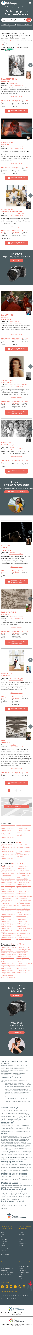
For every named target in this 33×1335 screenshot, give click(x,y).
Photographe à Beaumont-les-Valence (23, 834)
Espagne (21, 1235)
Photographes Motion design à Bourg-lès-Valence (8, 955)
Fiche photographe (17, 96)
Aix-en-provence (6, 1254)
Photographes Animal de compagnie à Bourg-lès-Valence (7, 893)
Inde (20, 1237)
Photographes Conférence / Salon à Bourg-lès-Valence (23, 904)
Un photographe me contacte (7, 1269)
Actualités (21, 1268)
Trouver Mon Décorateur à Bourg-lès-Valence (13, 1324)
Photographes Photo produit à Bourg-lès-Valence (23, 886)
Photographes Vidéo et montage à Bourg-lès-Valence (8, 951)
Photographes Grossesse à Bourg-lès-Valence (23, 867)
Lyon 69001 (13, 552)
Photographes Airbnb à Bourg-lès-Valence (22, 883)
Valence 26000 (14, 83)
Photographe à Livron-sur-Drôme (8, 848)
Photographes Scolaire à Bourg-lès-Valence (22, 925)
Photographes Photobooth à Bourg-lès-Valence (23, 971)
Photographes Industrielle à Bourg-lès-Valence (23, 915)
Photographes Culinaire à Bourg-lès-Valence (7, 901)
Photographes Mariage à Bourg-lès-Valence (7, 867)
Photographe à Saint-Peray (23, 828)
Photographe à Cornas (7, 834)
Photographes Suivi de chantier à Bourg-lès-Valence (23, 879)
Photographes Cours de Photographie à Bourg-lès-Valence (8, 959)
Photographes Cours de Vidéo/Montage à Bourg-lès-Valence (23, 959)
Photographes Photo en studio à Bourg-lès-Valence (8, 976)
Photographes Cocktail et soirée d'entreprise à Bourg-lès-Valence (23, 910)
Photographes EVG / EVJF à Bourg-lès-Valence (8, 938)
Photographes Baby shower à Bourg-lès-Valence (8, 934)
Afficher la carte (18, 806)
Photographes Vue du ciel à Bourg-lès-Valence (8, 922)
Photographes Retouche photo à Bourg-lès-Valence (23, 948)
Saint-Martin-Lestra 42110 (17, 678)
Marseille (3, 1237)
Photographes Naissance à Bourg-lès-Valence (8, 871)
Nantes (3, 1246)
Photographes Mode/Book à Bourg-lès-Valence (8, 897)
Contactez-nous (24, 1266)
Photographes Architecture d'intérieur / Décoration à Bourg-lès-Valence (8, 887)
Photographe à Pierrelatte (7, 851)
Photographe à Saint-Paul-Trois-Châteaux (23, 855)
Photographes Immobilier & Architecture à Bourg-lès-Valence (23, 875)
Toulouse (4, 1239)
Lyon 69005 (13, 745)
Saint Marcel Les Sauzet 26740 (18, 384)
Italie (20, 1241)
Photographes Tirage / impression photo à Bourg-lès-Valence (8, 972)
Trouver (16, 260)
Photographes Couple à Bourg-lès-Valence (7, 874)
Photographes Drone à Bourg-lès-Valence (22, 951)
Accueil (4, 7)
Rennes (3, 1250)
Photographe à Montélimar (23, 847)
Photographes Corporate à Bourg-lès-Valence (8, 918)
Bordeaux (4, 1241)
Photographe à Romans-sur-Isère (8, 855)
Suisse (20, 1248)
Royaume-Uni (23, 1246)
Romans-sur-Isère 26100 (16, 147)
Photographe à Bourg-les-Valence (8, 826)
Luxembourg (22, 1243)
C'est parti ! (16, 1032)
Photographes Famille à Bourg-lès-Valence (22, 871)
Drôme (12, 41)
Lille (2, 1252)
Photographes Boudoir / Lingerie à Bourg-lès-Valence (23, 938)
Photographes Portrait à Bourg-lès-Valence (22, 892)
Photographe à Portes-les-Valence (23, 831)
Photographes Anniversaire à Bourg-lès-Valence (8, 909)
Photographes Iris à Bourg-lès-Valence (23, 934)
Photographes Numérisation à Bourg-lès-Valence (23, 967)
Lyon (2, 1235)
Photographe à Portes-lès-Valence (23, 852)
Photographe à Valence (7, 858)
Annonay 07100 (14, 447)
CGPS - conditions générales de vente (24, 1278)
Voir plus (8, 27)
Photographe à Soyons (7, 830)
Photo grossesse (6, 1274)
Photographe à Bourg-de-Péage (8, 845)
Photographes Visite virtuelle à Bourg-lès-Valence (8, 883)
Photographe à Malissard (7, 828)
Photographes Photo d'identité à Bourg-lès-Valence (7, 930)
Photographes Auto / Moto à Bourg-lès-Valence (8, 925)
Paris (2, 1232)
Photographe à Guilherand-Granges (23, 826)
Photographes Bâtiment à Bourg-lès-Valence (8, 879)
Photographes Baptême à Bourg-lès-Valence (8, 915)
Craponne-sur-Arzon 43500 (17, 616)
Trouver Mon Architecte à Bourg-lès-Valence (13, 1313)
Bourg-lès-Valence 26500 (16, 85)
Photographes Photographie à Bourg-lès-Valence (8, 948)
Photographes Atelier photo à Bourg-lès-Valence (24, 964)
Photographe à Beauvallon (8, 837)
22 (20, 790)
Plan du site (22, 1270)
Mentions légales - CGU (24, 1274)
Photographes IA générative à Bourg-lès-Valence (8, 967)
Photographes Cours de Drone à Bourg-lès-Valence (8, 964)
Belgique (21, 1232)
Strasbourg (4, 1248)
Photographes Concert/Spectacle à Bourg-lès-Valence (8, 905)
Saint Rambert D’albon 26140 (17, 214)
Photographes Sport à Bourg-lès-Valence (22, 918)
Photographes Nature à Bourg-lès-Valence (22, 922)
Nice (2, 1243)
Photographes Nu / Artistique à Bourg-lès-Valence (24, 897)
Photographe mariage (7, 1272)
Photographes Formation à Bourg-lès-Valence (23, 955)
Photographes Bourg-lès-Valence (16, 7)
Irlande (21, 1239)
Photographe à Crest (21, 844)
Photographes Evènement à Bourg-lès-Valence (23, 901)
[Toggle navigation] (30, 3)
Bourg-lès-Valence (17, 863)
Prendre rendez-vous (16, 492)
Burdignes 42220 (14, 321)
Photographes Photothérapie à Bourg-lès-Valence (24, 929)
